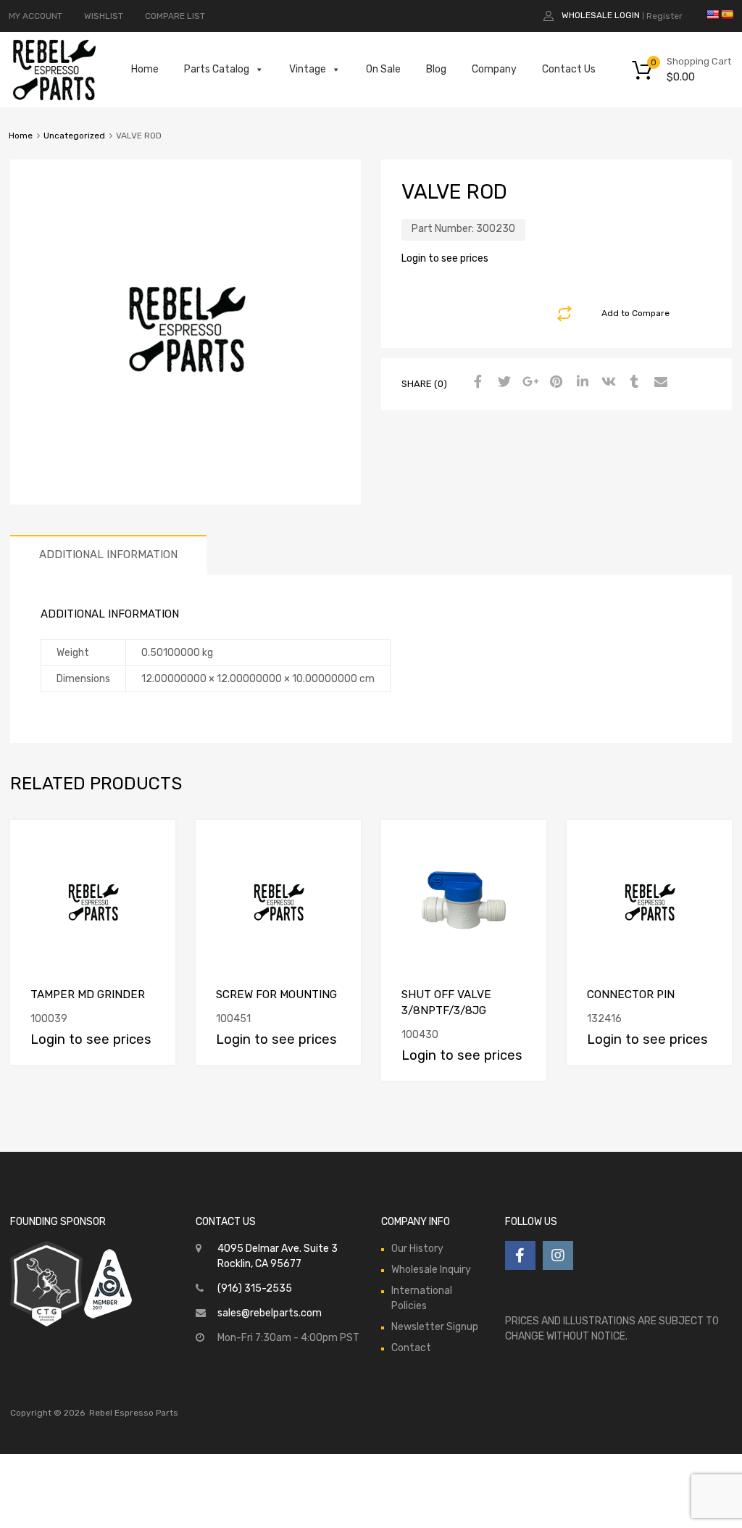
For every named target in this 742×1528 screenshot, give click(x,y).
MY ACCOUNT (35, 16)
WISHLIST (103, 16)
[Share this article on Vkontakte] (606, 382)
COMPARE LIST (175, 16)
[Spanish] (726, 14)
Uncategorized (74, 135)
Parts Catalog (216, 69)
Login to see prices (444, 258)
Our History (417, 1248)
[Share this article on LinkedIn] (580, 382)
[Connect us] (520, 1255)
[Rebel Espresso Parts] (54, 98)
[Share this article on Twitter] (502, 382)
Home (145, 69)
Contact (411, 1348)
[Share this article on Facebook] (476, 382)
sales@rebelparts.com (269, 1313)
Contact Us (569, 69)
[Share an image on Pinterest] (554, 382)
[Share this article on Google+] (528, 382)
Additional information (108, 554)
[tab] (108, 555)
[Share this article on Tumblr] (632, 382)
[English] (712, 14)
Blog (436, 69)
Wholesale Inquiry (431, 1269)
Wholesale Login (601, 15)
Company (494, 69)
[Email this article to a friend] (658, 382)
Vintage (307, 69)
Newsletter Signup (434, 1327)
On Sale (383, 69)
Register (664, 16)
